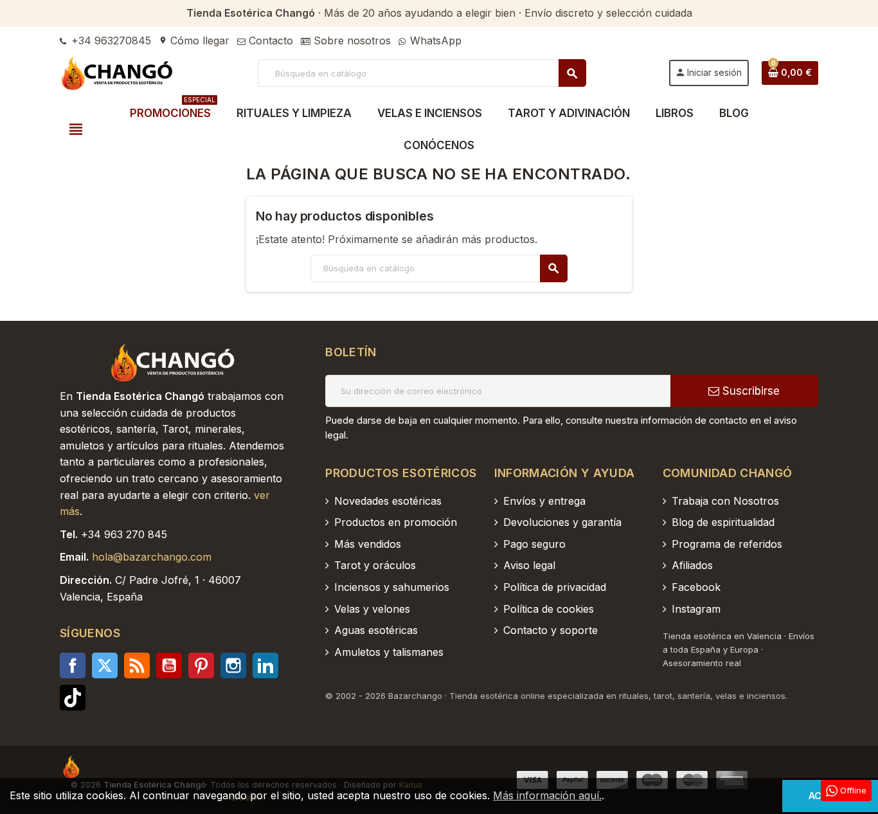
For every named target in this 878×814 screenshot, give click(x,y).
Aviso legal (529, 565)
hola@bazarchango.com (151, 556)
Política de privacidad (554, 587)
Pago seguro (534, 544)
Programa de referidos (727, 544)
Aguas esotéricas (376, 630)
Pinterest (201, 665)
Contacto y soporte (550, 630)
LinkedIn (265, 665)
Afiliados (692, 565)
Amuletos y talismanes (388, 652)
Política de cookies (548, 608)
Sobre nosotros (350, 40)
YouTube (169, 665)
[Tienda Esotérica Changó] (117, 72)
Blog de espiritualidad (723, 522)
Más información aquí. (547, 795)
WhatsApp (434, 40)
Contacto (269, 40)
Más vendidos (367, 544)
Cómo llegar (194, 40)
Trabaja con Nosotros (725, 500)
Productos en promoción (395, 522)
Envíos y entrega (544, 500)
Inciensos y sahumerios (391, 587)
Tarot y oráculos (375, 565)
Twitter (105, 665)
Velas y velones (372, 608)
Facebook (72, 665)
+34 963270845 (109, 40)
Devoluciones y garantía (562, 522)
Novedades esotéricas (388, 500)
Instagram (233, 665)
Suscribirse (749, 390)
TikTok (72, 697)
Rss (137, 665)
